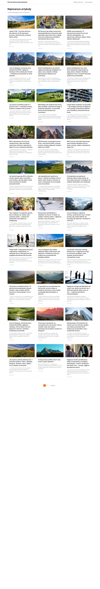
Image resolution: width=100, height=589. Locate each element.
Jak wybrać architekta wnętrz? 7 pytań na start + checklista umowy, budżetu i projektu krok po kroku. (20, 106)
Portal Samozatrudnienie (17, 2)
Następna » (53, 385)
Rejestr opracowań (78, 2)
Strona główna (88, 2)
